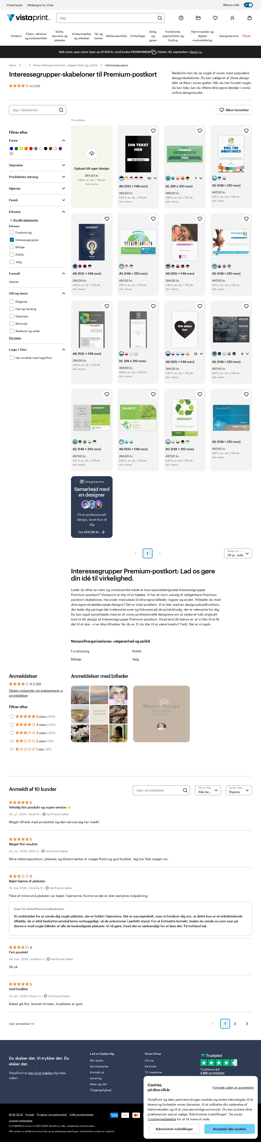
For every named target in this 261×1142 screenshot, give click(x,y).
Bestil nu (196, 52)
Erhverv (15, 212)
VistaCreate (14, 5)
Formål (14, 273)
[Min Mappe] (198, 18)
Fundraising (80, 651)
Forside (29, 1114)
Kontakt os (97, 1072)
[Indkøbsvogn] (249, 18)
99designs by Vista (40, 5)
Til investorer (153, 1072)
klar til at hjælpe (40, 1073)
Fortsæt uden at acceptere (233, 1087)
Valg (135, 659)
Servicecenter (99, 1066)
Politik (137, 651)
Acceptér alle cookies (229, 1129)
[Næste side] (160, 553)
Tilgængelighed (100, 1090)
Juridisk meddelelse (20, 1120)
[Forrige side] (135, 553)
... (24, 65)
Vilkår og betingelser (82, 1114)
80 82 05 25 (16, 1114)
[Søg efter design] (61, 110)
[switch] (243, 4)
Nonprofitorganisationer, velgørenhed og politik (65, 65)
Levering (96, 1078)
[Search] (185, 790)
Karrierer (151, 1066)
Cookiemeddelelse (162, 1119)
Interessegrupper (116, 65)
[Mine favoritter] (215, 18)
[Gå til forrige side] (213, 1024)
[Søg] (160, 18)
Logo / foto (18, 349)
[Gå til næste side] (247, 1024)
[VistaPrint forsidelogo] (28, 17)
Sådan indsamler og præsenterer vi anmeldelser (36, 693)
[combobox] (107, 18)
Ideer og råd (98, 1084)
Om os (149, 1060)
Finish (13, 200)
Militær (76, 659)
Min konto (96, 1060)
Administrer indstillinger (174, 1129)
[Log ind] (232, 18)
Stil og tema (18, 293)
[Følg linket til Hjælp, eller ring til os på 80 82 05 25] (181, 18)
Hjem (12, 65)
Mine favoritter (237, 110)
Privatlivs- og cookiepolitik (52, 1114)
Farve (13, 140)
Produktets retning (23, 177)
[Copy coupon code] (153, 52)
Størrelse (16, 165)
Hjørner (15, 188)
